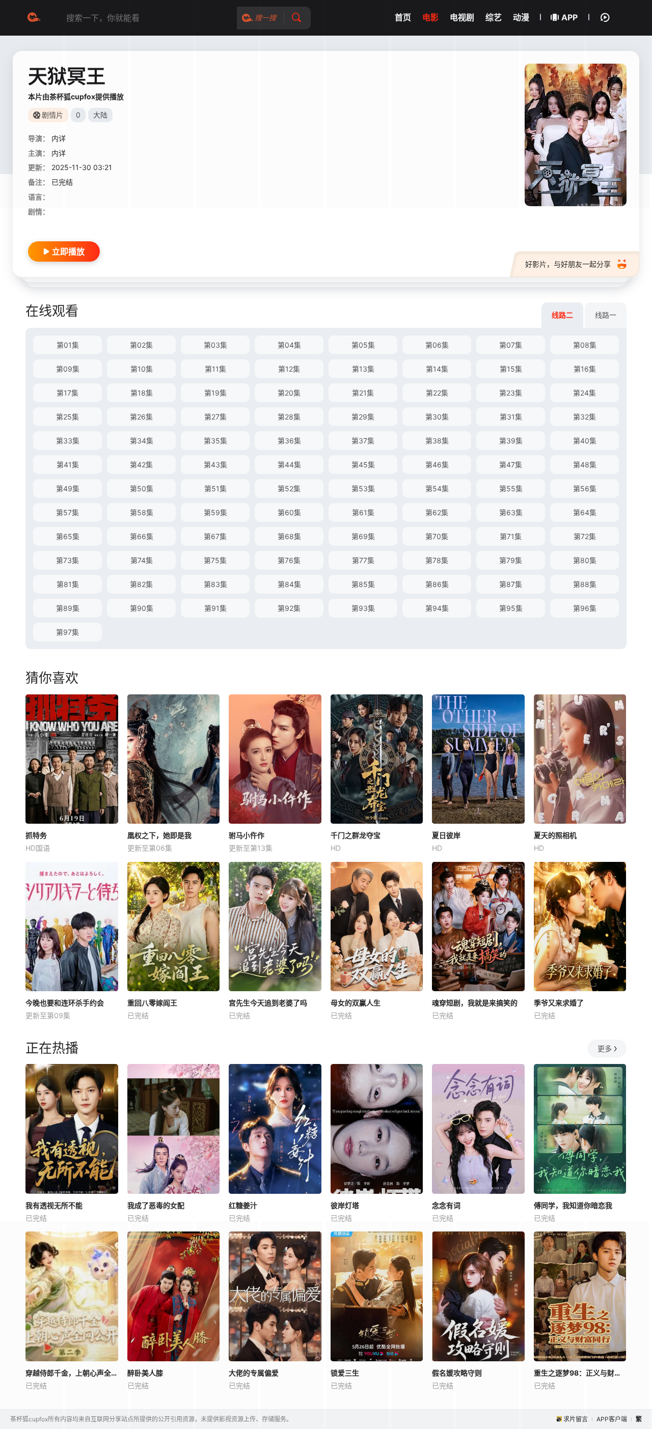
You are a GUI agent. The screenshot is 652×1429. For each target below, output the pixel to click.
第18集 (141, 392)
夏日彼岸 (446, 835)
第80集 (584, 560)
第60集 (289, 512)
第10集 (141, 369)
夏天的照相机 (555, 835)
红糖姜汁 (243, 1205)
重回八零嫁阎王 (152, 1002)
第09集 (67, 369)
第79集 (510, 560)
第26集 (141, 416)
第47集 (510, 464)
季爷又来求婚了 (559, 1002)
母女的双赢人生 (356, 1002)
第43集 (215, 464)
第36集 (289, 440)
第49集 (67, 488)
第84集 (289, 584)
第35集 (215, 440)
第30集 (437, 416)
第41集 (68, 464)
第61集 (363, 512)
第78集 (436, 560)
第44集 (289, 464)
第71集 (511, 536)
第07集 (510, 345)
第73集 (67, 560)
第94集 (437, 608)
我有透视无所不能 (54, 1205)
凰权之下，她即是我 (159, 835)
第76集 (289, 560)
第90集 (141, 608)
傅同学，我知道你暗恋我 (573, 1205)
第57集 (67, 512)
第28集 (289, 416)
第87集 (510, 584)
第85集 (363, 584)
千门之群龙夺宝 (356, 835)
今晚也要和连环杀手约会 (64, 1002)
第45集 (363, 464)
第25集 (67, 416)
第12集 (289, 369)
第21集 (363, 392)
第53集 (363, 488)
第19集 (215, 392)
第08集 (584, 345)
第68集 (289, 536)
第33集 (67, 440)
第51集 (215, 488)
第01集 (68, 345)
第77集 (363, 560)
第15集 (511, 369)
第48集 (584, 464)
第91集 (215, 608)
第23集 (510, 392)
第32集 (584, 416)
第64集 (584, 512)
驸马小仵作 (246, 835)
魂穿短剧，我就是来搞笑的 (475, 1002)
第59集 (215, 512)
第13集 (363, 369)
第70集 (436, 536)
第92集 (289, 608)
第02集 (141, 345)
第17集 (67, 392)
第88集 (584, 584)
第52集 (289, 488)
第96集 (584, 608)
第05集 (363, 345)
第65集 (67, 536)
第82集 (141, 584)
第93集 (363, 608)
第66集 (141, 536)
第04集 (289, 345)
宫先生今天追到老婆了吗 (268, 1002)
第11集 (215, 369)
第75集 (215, 560)
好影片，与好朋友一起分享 (568, 264)
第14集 (437, 369)
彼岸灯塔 (345, 1205)
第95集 (511, 608)
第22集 (437, 392)
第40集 (584, 440)
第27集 (215, 416)
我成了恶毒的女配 (155, 1205)
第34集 (141, 440)
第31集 (511, 416)
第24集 (584, 392)
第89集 (67, 608)
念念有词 (446, 1205)
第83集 (215, 584)
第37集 (362, 440)
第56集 (584, 488)
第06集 (437, 345)
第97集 (67, 632)
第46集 (437, 464)
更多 (604, 1048)
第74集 (141, 560)
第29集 (362, 416)
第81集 (68, 584)
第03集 (215, 345)
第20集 (289, 392)
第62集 (436, 512)
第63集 (511, 512)
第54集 (437, 488)
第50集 (141, 488)
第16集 (585, 369)
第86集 (437, 584)
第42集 (141, 464)
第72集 (585, 536)
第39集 (511, 440)
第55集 (511, 488)
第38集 (437, 440)
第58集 (141, 512)
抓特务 (36, 835)
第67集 (215, 536)
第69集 (363, 536)
